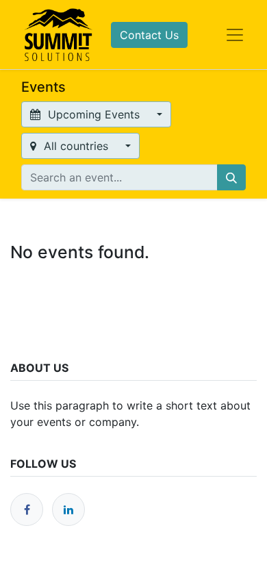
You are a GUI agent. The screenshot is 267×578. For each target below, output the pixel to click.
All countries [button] (76, 146)
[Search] (231, 177)
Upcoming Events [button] (93, 114)
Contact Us (149, 35)
